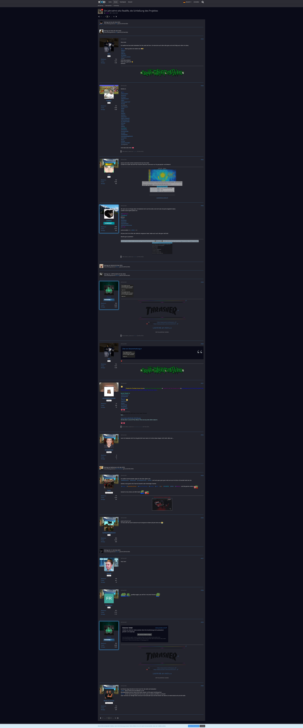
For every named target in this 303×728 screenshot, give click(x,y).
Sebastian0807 (126, 143)
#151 (202, 383)
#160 (202, 685)
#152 (202, 435)
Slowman (124, 129)
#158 (202, 590)
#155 (202, 518)
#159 (202, 622)
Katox (112, 30)
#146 (202, 205)
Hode (123, 141)
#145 (202, 159)
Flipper (124, 97)
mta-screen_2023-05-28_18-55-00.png (131, 418)
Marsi (123, 50)
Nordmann (125, 107)
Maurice (117, 266)
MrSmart (124, 401)
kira (112, 22)
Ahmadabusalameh (138, 426)
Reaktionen (103, 59)
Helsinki (124, 222)
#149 (202, 282)
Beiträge (103, 62)
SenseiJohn (125, 93)
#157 (202, 558)
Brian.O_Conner (126, 57)
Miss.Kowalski (126, 118)
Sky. (123, 111)
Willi (123, 52)
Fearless (124, 116)
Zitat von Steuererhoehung (131, 349)
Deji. (123, 108)
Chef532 (135, 256)
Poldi (123, 126)
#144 (202, 85)
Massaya (133, 480)
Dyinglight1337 (126, 102)
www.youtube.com (160, 628)
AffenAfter (125, 408)
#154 (202, 475)
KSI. (123, 110)
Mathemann (125, 98)
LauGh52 (124, 406)
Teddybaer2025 (142, 480)
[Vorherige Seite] (99, 16)
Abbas (124, 115)
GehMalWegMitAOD (127, 136)
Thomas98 (125, 396)
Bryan (123, 53)
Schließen (202, 726)
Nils (116, 23)
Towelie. (124, 55)
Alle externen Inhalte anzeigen (144, 634)
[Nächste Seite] (116, 16)
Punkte (102, 61)
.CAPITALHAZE (126, 121)
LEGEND (124, 220)
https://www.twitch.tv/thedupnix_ (166, 322)
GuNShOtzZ (125, 223)
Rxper (123, 400)
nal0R (123, 133)
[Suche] (202, 2)
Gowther (124, 138)
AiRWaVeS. (125, 134)
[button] (187, 2)
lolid (123, 403)
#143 (202, 39)
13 (113, 16)
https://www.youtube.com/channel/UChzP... (165, 324)
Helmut (124, 95)
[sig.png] (162, 504)
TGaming (124, 405)
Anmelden (196, 2)
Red (123, 218)
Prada (123, 123)
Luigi (123, 103)
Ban (123, 100)
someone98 (125, 131)
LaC (123, 139)
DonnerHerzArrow (127, 225)
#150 (202, 344)
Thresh (135, 335)
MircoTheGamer (119, 468)
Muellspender (126, 120)
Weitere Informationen (194, 726)
